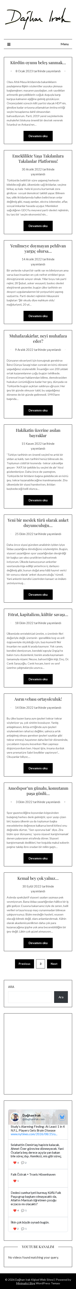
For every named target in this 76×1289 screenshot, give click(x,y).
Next (54, 963)
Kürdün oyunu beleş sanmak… (38, 62)
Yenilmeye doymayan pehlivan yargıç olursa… (38, 248)
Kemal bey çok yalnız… (38, 878)
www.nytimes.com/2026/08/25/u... (34, 1134)
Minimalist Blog (25, 1283)
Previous (24, 963)
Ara (11, 987)
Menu (65, 44)
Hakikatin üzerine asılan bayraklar (38, 432)
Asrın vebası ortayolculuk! (38, 699)
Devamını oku (38, 136)
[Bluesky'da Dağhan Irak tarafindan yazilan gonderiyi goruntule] (38, 1178)
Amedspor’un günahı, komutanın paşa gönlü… (38, 790)
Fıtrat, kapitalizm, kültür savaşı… (38, 614)
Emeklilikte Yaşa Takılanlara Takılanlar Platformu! (38, 158)
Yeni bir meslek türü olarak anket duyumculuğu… (38, 522)
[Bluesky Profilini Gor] (62, 1117)
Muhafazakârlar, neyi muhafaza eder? (38, 338)
